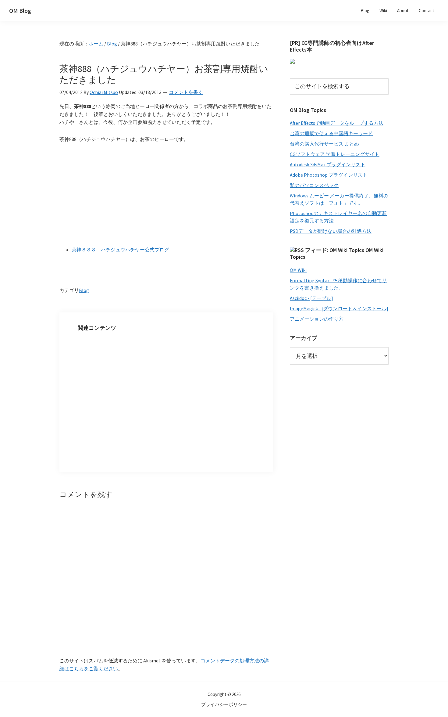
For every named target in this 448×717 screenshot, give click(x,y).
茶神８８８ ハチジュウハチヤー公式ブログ (120, 250)
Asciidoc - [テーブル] (311, 298)
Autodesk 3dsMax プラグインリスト (327, 164)
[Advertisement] (166, 195)
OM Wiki (298, 270)
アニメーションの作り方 (316, 319)
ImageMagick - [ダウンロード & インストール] (339, 308)
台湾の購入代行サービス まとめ (324, 144)
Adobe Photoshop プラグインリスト (329, 175)
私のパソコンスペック (314, 185)
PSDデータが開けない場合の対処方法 (331, 231)
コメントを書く (186, 92)
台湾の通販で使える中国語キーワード (331, 133)
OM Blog (20, 10)
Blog (84, 290)
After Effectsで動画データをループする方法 (336, 123)
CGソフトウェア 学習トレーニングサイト (334, 154)
